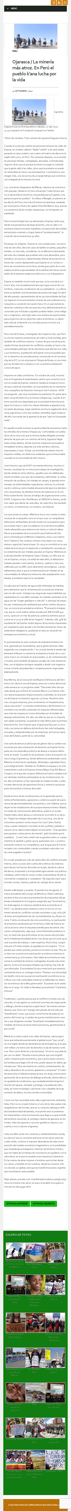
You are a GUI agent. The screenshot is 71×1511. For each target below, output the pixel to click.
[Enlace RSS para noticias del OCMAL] (65, 2)
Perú (15, 51)
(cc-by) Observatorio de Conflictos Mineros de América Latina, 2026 (35, 1505)
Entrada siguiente (43, 1204)
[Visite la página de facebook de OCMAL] (53, 2)
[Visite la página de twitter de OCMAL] (59, 2)
